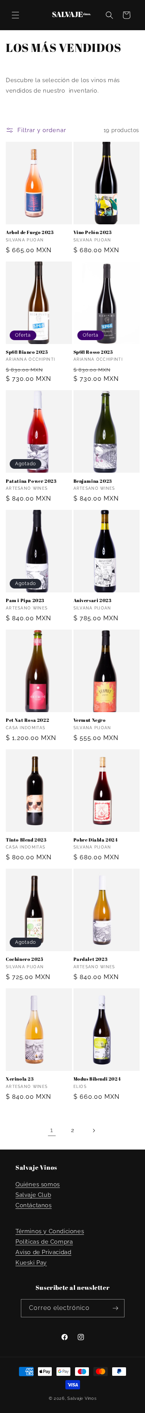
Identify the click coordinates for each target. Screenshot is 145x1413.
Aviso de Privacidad (43, 1252)
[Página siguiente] (93, 1130)
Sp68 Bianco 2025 (27, 352)
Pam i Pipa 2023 (25, 600)
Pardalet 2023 (90, 959)
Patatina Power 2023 (31, 481)
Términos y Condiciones (49, 1231)
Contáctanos (33, 1205)
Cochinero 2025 (24, 959)
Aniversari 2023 (92, 600)
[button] (15, 15)
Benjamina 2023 (92, 481)
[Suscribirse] (115, 1308)
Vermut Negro (89, 720)
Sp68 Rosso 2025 (93, 352)
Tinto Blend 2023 (26, 840)
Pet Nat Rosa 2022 (27, 720)
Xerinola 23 (20, 1079)
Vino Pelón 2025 (92, 232)
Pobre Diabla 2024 (95, 840)
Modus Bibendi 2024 (97, 1079)
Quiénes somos (37, 1184)
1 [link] (51, 1130)
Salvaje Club (33, 1194)
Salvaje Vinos (81, 1398)
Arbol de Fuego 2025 (29, 232)
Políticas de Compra (44, 1241)
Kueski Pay (31, 1262)
